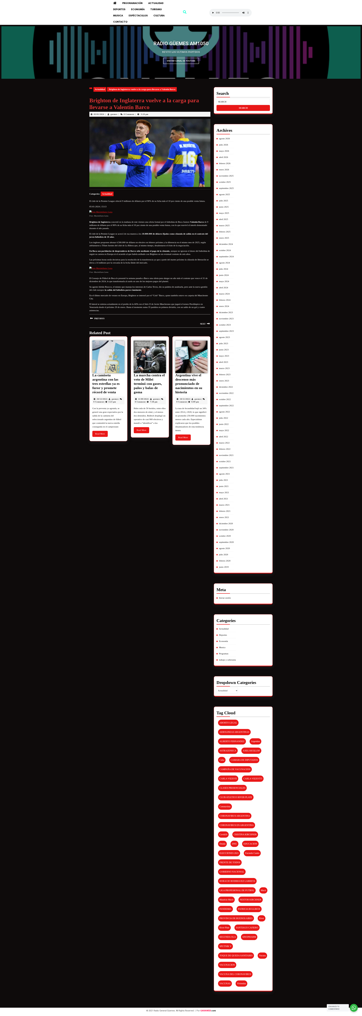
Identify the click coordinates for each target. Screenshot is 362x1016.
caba (221, 760)
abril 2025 (223, 219)
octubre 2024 (225, 250)
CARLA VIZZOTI (228, 778)
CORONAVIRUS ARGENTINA (234, 816)
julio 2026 (223, 145)
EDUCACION (250, 844)
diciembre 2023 (226, 312)
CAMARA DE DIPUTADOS (244, 760)
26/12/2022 (102, 399)
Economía (138, 9)
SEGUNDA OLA (227, 937)
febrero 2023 (224, 374)
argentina (255, 741)
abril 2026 (223, 157)
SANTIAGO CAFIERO (247, 927)
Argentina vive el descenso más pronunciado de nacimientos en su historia (188, 383)
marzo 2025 (224, 225)
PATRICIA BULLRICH (249, 909)
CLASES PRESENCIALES (232, 788)
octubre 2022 (225, 399)
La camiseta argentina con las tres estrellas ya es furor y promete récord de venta (106, 383)
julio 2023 (223, 343)
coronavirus (224, 806)
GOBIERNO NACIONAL (231, 872)
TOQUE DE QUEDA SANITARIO (236, 955)
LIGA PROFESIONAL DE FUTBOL (236, 890)
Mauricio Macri (226, 899)
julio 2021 (223, 480)
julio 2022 (223, 418)
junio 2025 (224, 207)
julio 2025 (223, 201)
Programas (223, 653)
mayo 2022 (224, 430)
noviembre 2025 (226, 176)
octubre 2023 (225, 325)
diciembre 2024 (226, 244)
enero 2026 (224, 169)
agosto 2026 (224, 138)
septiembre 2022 (226, 405)
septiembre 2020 (226, 542)
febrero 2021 (224, 511)
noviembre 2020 (226, 530)
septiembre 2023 (226, 331)
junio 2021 (224, 486)
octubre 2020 (225, 536)
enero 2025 (224, 238)
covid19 (223, 834)
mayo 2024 (224, 281)
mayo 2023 (224, 356)
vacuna (262, 955)
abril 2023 (223, 362)
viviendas (241, 983)
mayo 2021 (224, 492)
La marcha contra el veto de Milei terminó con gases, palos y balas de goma (149, 383)
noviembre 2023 (226, 319)
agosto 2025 (224, 194)
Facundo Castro (252, 853)
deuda (222, 844)
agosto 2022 (224, 412)
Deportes (119, 9)
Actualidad (155, 3)
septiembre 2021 (226, 468)
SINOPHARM (249, 937)
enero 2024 (224, 306)
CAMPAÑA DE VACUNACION (234, 769)
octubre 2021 (225, 461)
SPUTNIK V (225, 946)
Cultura (159, 15)
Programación (132, 3)
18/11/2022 (185, 399)
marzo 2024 (224, 294)
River (261, 918)
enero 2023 (224, 381)
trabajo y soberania (227, 660)
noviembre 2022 (226, 393)
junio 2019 (224, 567)
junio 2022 (224, 424)
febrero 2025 (224, 232)
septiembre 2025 (226, 188)
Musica (118, 15)
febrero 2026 (224, 163)
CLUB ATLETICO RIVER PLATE (235, 797)
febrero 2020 (224, 561)
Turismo (156, 9)
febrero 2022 (224, 449)
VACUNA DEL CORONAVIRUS (235, 974)
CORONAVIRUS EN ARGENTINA (236, 825)
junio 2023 (224, 350)
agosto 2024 (224, 263)
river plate (224, 927)
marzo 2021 (224, 505)
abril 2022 (223, 436)
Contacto (120, 21)
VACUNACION (227, 965)
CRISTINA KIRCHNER (245, 834)
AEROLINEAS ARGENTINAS (234, 732)
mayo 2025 (224, 213)
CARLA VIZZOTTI (252, 778)
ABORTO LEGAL (228, 723)
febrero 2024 (224, 300)
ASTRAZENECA (227, 750)
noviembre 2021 (226, 455)
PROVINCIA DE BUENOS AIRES (236, 918)
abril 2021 (223, 499)
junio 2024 (224, 275)
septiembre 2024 (226, 256)
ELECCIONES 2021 (229, 853)
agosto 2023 (224, 337)
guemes (114, 114)
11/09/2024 (143, 399)
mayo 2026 (224, 151)
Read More (101, 433)
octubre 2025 (225, 182)
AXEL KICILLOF (251, 750)
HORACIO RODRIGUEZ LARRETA (237, 881)
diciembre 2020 (226, 523)
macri (263, 890)
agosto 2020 (224, 548)
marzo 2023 (224, 368)
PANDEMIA (225, 909)
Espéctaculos (138, 15)
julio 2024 (223, 269)
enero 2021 (224, 517)
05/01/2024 (99, 114)
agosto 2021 (224, 474)
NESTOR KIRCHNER (250, 899)
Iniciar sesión (225, 598)
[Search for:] (243, 102)
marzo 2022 (224, 443)
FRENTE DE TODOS (229, 862)
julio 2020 (223, 554)
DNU (234, 844)
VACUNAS (224, 983)
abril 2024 (223, 287)
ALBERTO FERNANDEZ (231, 741)
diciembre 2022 (226, 387)
